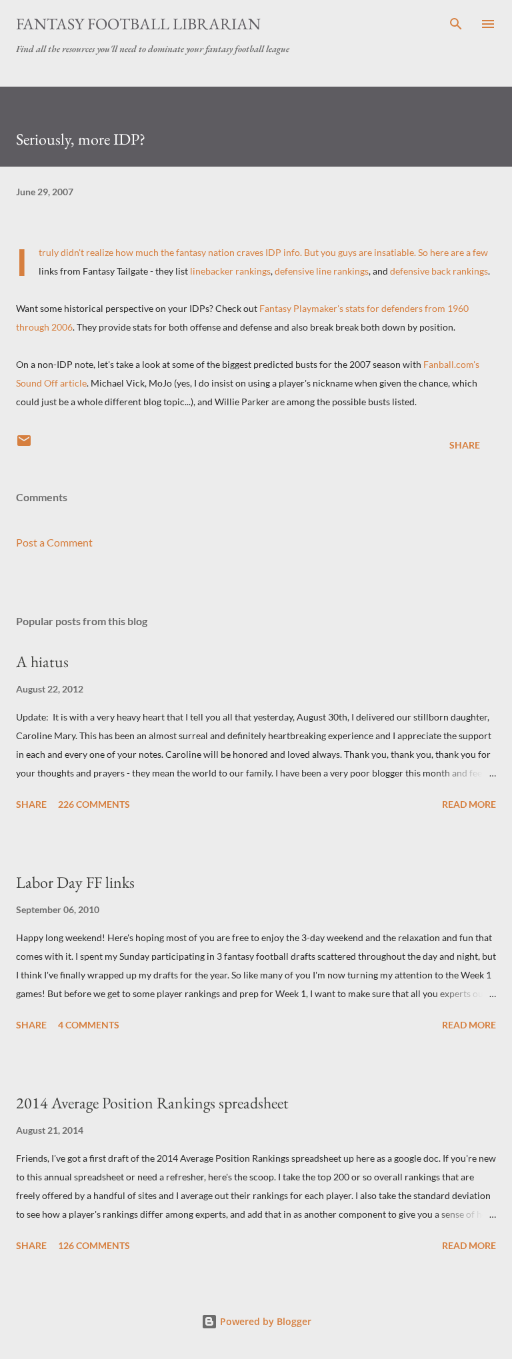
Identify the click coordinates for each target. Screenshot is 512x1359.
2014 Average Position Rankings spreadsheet (152, 1102)
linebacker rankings (230, 271)
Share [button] (464, 445)
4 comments (88, 1024)
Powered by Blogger (264, 1321)
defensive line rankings (322, 271)
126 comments (94, 1245)
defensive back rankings (439, 271)
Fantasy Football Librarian (138, 23)
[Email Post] (24, 445)
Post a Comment (54, 542)
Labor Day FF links (75, 882)
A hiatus (42, 661)
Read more (469, 804)
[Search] (456, 24)
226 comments (94, 804)
